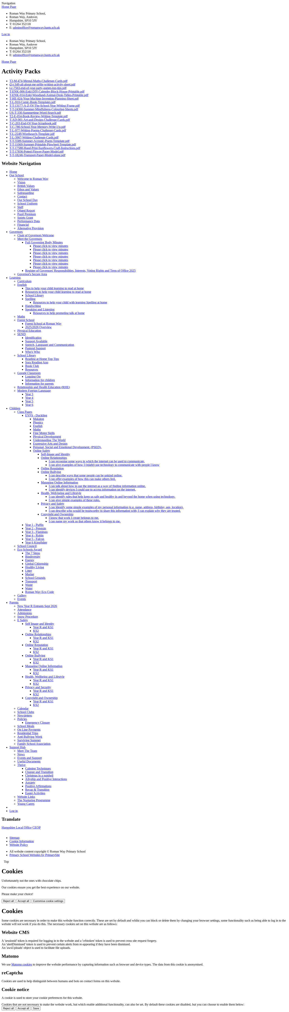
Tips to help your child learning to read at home (54, 288)
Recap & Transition (37, 789)
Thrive (21, 765)
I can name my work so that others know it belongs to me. (85, 521)
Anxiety (30, 782)
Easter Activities (35, 793)
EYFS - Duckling (36, 415)
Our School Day (27, 200)
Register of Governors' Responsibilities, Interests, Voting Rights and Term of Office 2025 (80, 270)
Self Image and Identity (39, 623)
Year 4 (29, 397)
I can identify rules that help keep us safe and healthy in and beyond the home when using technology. (112, 496)
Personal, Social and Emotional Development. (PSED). (67, 447)
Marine (29, 574)
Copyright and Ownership (57, 514)
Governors (16, 231)
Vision (21, 182)
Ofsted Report (26, 210)
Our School (16, 175)
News (21, 754)
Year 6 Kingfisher (36, 542)
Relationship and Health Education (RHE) (43, 387)
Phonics (38, 422)
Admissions (24, 613)
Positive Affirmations (38, 786)
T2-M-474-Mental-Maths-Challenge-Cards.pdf (38, 81)
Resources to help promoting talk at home (59, 313)
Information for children (40, 380)
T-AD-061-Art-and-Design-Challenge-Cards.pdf (39, 119)
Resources (31, 369)
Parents (13, 602)
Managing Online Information (59, 482)
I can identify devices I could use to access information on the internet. (92, 489)
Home (13, 171)
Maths (21, 316)
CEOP (36, 827)
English (22, 284)
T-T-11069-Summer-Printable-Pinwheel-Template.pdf (42, 144)
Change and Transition (39, 772)
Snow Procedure (27, 616)
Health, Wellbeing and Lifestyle (44, 676)
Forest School (25, 320)
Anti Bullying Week (29, 736)
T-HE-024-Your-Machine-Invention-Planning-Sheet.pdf (44, 98)
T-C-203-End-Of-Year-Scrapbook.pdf (32, 123)
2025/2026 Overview (38, 327)
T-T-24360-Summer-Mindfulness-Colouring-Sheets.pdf (43, 109)
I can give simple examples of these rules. (74, 500)
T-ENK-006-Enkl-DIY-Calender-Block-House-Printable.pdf (46, 91)
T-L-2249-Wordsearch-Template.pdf (31, 134)
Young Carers (25, 803)
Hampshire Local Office (17, 827)
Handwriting (33, 306)
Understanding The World (49, 440)
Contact (22, 196)
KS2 (36, 630)
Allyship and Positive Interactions (46, 779)
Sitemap (14, 837)
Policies (22, 719)
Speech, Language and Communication (49, 344)
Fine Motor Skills (44, 433)
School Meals (25, 726)
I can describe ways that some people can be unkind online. (85, 475)
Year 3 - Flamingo (36, 532)
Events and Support (29, 758)
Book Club (32, 366)
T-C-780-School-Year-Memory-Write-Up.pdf (37, 126)
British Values (26, 186)
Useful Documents (28, 761)
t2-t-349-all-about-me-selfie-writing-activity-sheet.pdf (42, 84)
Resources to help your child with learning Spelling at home (70, 302)
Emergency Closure (37, 722)
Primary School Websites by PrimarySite (34, 855)
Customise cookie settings (48, 901)
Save (36, 1008)
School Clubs (25, 712)
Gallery (22, 595)
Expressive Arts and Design (50, 443)
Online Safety (41, 450)
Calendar (23, 708)
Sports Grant (25, 217)
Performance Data (28, 221)
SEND (21, 334)
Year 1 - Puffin (34, 524)
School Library (34, 295)
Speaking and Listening (39, 309)
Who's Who (32, 351)
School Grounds (35, 577)
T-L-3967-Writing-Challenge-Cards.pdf (33, 137)
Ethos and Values (28, 189)
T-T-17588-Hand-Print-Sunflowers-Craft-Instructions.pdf (44, 148)
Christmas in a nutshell (39, 775)
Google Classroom (28, 373)
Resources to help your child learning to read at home (58, 291)
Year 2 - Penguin (35, 528)
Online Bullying (51, 472)
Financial (23, 224)
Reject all (8, 901)
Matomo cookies (21, 964)
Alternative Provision (30, 228)
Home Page (9, 6)
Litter (28, 570)
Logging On (32, 376)
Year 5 (29, 401)
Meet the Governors (29, 238)
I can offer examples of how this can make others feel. (82, 479)
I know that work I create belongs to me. (74, 517)
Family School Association (34, 743)
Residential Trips (27, 733)
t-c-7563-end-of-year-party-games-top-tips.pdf (37, 88)
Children (14, 408)
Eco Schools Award (29, 549)
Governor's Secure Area (32, 274)
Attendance (24, 609)
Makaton (38, 419)
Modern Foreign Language (34, 390)
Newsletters (24, 715)
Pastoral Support (35, 348)
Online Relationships (54, 457)
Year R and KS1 (43, 627)
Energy (29, 560)
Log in (6, 34)
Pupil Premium (26, 214)
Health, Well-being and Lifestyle (61, 493)
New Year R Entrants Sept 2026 (37, 606)
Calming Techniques (38, 768)
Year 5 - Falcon (34, 539)
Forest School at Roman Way (43, 323)
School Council (27, 546)
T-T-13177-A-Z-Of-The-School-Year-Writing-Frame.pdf (44, 105)
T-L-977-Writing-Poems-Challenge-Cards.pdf (37, 130)
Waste (29, 585)
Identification (33, 337)
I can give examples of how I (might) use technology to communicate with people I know (104, 464)
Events (21, 599)
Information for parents (39, 383)
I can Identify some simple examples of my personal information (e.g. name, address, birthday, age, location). (116, 507)
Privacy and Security (38, 687)
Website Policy (18, 844)
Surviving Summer (29, 740)
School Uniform (27, 203)
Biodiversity (32, 556)
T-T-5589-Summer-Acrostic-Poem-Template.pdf (39, 141)
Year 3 (29, 394)
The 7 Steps (32, 553)
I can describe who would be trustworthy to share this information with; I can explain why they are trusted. (115, 510)
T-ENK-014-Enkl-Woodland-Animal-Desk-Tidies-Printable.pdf (48, 95)
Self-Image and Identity (55, 454)
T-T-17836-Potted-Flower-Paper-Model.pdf (36, 151)
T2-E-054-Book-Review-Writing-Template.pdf (38, 116)
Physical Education (29, 330)
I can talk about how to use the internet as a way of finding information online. (97, 486)
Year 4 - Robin (34, 535)
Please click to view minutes (50, 246)
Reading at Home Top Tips (42, 359)
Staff (20, 207)
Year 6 (29, 404)
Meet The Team (27, 750)
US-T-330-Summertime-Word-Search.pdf (35, 112)
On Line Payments (28, 729)
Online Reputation (52, 468)
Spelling (30, 299)
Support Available (36, 341)
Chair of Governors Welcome (35, 235)
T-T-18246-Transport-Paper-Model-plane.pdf (37, 155)
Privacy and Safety (52, 503)
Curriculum (24, 281)
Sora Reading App (36, 362)
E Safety (22, 620)
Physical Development (47, 436)
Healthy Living (34, 567)
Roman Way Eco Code (39, 592)
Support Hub (17, 747)
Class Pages (24, 412)
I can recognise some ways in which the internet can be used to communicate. (97, 461)
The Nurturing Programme (33, 800)
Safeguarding (25, 193)
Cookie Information (21, 841)
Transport (31, 581)
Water (28, 588)
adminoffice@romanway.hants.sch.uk (36, 27)
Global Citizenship (36, 563)
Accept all (23, 901)
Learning (15, 277)
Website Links (26, 796)
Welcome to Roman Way (32, 178)
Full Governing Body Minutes (44, 242)
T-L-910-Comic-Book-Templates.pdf (32, 102)
